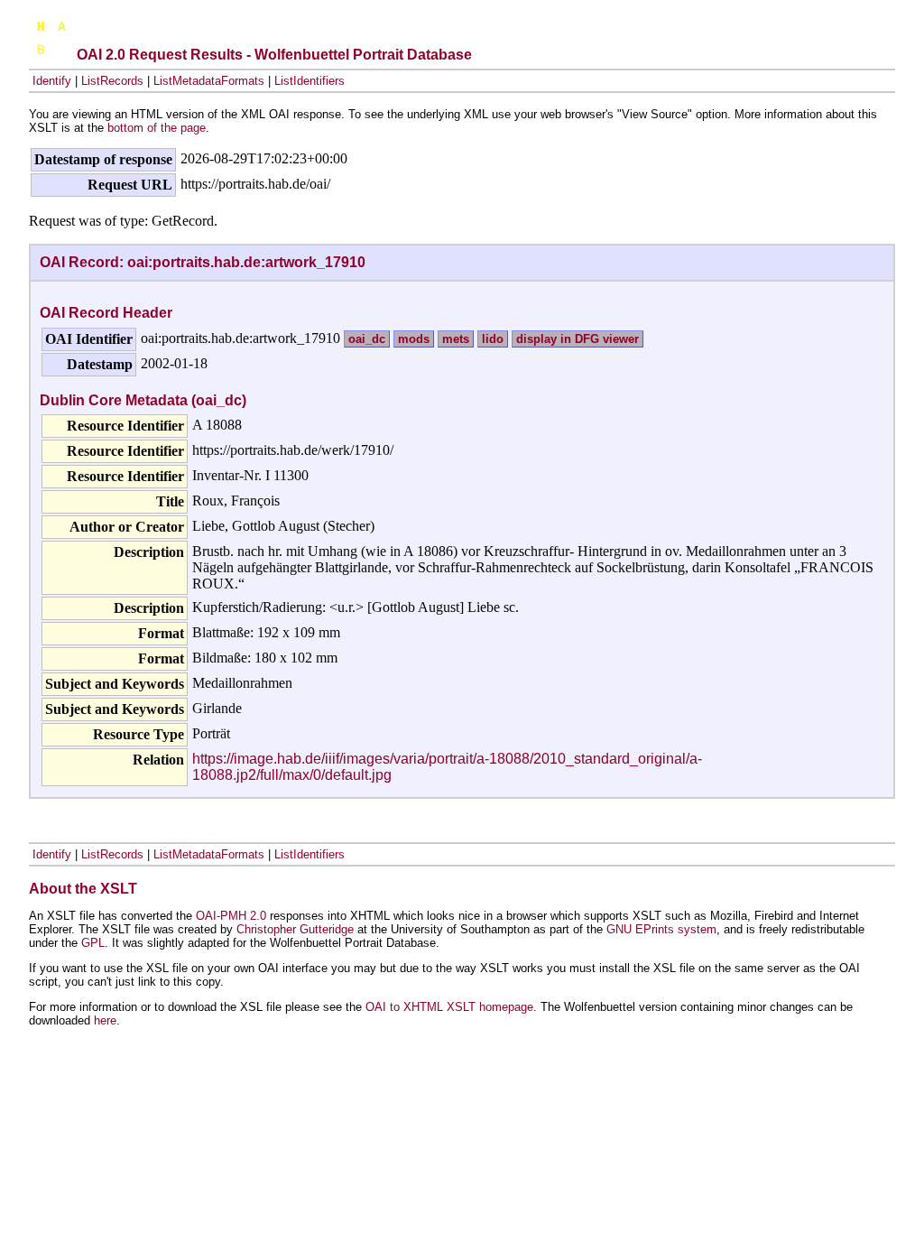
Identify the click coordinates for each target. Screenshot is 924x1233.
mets (455, 339)
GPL (93, 943)
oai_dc (366, 339)
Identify (51, 81)
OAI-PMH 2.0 (231, 915)
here (105, 1020)
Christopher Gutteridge (295, 929)
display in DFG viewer (577, 339)
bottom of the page (156, 127)
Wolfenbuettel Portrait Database (363, 54)
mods (414, 339)
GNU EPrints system (661, 929)
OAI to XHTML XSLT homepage (449, 1007)
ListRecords (112, 81)
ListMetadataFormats (208, 81)
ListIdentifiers (309, 81)
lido (493, 339)
